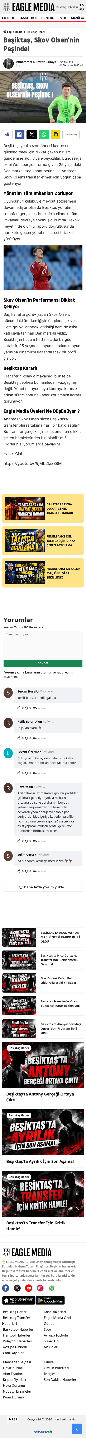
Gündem (51, 1323)
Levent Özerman (29, 752)
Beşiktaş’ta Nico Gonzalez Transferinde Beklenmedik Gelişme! (59, 959)
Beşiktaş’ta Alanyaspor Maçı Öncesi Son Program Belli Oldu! (61, 1028)
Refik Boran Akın (30, 721)
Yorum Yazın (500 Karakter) (23, 627)
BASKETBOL (28, 18)
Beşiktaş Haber (36, 32)
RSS (14, 1419)
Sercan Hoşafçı (28, 691)
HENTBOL (48, 18)
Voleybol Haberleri (17, 1341)
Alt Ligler (51, 1347)
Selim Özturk (27, 855)
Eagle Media (14, 32)
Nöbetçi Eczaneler (17, 1391)
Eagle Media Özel (57, 1317)
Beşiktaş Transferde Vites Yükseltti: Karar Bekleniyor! (60, 1003)
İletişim (49, 1373)
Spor (47, 1329)
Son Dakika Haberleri (60, 1379)
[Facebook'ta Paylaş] (19, 134)
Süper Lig (51, 1341)
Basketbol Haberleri (18, 1329)
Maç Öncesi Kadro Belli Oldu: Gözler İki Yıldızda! (58, 980)
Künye (49, 1362)
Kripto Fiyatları (14, 1379)
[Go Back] (77, 1429)
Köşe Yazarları (55, 1312)
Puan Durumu (14, 1397)
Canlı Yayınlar (13, 1353)
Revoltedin (25, 787)
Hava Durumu (14, 1385)
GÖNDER (43, 663)
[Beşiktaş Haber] (43, 1064)
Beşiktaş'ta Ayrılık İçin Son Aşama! (40, 1161)
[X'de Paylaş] (32, 134)
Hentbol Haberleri (17, 1335)
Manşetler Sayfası (17, 1362)
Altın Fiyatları (13, 1373)
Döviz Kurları (13, 1368)
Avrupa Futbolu (15, 1347)
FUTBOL (8, 18)
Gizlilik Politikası (56, 1368)
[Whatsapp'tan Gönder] (44, 134)
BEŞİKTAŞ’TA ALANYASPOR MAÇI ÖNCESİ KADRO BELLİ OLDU (60, 937)
